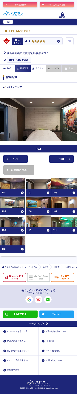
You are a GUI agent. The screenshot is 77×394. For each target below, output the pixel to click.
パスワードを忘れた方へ (18, 331)
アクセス (40, 68)
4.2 (27, 41)
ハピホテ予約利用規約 (17, 360)
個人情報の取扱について (18, 350)
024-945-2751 (18, 60)
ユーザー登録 (19, 22)
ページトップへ (37, 323)
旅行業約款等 (13, 370)
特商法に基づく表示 (16, 341)
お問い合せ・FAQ (54, 360)
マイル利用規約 (53, 350)
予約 (71, 68)
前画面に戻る (19, 169)
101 (15, 158)
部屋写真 (24, 68)
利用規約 (50, 341)
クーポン (55, 68)
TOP (9, 68)
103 (61, 158)
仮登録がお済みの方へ (56, 331)
